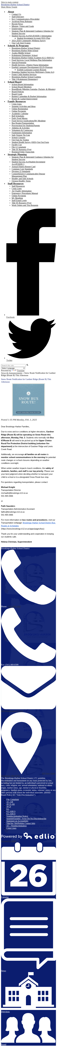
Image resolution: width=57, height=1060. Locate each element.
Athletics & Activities (21, 128)
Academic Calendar (20, 113)
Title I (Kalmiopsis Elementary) (25, 79)
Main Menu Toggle (9, 7)
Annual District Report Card (23, 166)
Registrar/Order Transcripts (23, 152)
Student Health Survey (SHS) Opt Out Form (30, 142)
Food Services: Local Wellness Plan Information (32, 60)
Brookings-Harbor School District (26, 48)
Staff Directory (18, 17)
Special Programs (19, 62)
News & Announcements (11, 373)
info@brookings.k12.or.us (12, 711)
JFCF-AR (10, 804)
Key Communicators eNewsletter (26, 19)
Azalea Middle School (21, 53)
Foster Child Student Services (24, 74)
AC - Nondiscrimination (16, 826)
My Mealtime (17, 198)
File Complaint (12, 799)
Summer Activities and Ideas (24, 106)
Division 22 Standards (21, 171)
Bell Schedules (18, 116)
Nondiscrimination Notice (17, 816)
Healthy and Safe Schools (22, 178)
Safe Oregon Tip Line (21, 135)
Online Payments (19, 111)
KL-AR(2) (10, 814)
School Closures (18, 137)
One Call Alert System (21, 43)
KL (7, 809)
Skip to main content (9, 2)
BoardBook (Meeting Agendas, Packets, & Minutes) (33, 89)
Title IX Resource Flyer (21, 149)
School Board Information (23, 84)
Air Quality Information (22, 191)
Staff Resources (18, 186)
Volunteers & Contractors (22, 130)
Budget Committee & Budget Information (29, 96)
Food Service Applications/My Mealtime (29, 121)
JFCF (8, 806)
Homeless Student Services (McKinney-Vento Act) (33, 72)
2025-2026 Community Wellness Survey (29, 40)
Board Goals (17, 94)
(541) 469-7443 (14, 606)
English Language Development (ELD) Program (32, 67)
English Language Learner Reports (31, 70)
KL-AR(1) (10, 811)
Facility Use (17, 145)
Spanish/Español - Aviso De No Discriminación (26, 818)
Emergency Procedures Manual (25, 193)
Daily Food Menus (19, 118)
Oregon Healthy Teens (21, 181)
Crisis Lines (17, 104)
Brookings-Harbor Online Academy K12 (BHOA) (33, 58)
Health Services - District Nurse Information (30, 65)
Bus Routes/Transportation (23, 123)
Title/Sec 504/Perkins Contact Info (20, 823)
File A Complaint (19, 147)
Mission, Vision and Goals (23, 26)
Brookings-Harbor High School (25, 50)
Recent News (17, 24)
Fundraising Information (22, 133)
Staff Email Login (19, 200)
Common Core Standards (22, 169)
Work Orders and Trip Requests (25, 205)
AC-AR (9, 802)
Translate (21, 370)
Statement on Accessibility (17, 821)
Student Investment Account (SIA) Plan (33, 38)
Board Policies (18, 92)
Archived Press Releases (22, 21)
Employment (17, 29)
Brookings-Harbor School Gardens (26, 77)
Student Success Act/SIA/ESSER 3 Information (32, 36)
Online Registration (20, 109)
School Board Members (22, 87)
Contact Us (16, 14)
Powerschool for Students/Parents (26, 125)
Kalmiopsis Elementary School (25, 55)
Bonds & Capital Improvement (24, 99)
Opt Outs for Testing (20, 140)
